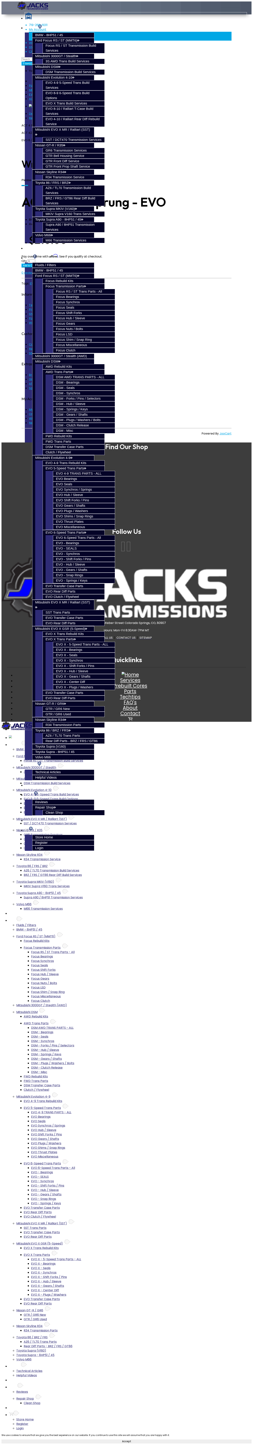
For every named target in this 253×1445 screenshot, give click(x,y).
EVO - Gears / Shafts (71, 570)
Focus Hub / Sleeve (70, 318)
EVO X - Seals (66, 655)
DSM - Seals (65, 388)
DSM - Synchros (68, 393)
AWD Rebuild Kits (59, 366)
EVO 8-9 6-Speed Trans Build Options (51, 799)
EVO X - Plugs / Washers (74, 687)
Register (41, 843)
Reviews (41, 802)
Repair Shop (44, 807)
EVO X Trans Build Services (66, 103)
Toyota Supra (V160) (50, 746)
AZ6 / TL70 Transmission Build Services (51, 870)
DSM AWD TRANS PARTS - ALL (80, 377)
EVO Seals (64, 484)
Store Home (44, 837)
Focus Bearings (67, 297)
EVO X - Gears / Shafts (73, 676)
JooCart (225, 433)
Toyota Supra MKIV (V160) (55, 209)
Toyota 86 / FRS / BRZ (52, 183)
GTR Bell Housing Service (65, 156)
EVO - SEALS (66, 548)
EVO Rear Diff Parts (60, 591)
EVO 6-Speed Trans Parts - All (78, 538)
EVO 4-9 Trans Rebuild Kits (66, 463)
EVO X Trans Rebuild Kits (65, 634)
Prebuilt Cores (35, 248)
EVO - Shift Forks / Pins (73, 559)
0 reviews (28, 273)
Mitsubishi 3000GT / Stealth (55, 56)
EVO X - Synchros (69, 660)
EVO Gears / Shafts (70, 505)
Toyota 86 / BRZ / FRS (52, 730)
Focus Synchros (68, 302)
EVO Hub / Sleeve (69, 495)
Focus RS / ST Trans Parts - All (79, 291)
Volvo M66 (43, 235)
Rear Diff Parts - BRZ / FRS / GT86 (72, 741)
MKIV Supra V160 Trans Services (70, 214)
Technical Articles (48, 772)
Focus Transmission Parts (65, 286)
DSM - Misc (64, 431)
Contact (130, 713)
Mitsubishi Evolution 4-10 (53, 77)
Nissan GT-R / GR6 (49, 704)
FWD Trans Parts (58, 441)
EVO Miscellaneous (70, 527)
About (130, 708)
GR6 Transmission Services (66, 150)
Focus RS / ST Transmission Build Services (53, 760)
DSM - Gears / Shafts (72, 414)
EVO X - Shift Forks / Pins (75, 666)
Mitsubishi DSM (46, 67)
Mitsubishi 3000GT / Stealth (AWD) (61, 356)
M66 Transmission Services (66, 240)
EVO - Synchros (68, 554)
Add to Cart (29, 265)
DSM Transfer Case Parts (65, 447)
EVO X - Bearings (69, 650)
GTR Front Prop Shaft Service (68, 166)
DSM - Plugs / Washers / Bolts (78, 420)
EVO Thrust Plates (70, 522)
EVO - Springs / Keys (71, 580)
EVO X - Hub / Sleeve (72, 671)
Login (39, 848)
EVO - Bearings (67, 543)
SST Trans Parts (58, 612)
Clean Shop (54, 812)
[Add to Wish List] (22, 185)
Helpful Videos (46, 777)
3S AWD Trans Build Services (67, 61)
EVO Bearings (66, 479)
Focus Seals (65, 307)
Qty (24, 261)
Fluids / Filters (45, 265)
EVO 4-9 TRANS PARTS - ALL (78, 473)
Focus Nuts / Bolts (69, 329)
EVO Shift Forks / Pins (72, 500)
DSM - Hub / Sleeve (70, 404)
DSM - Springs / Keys (72, 409)
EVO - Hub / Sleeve (70, 564)
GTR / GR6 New (58, 709)
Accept (126, 1441)
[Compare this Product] (26, 185)
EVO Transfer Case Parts (64, 586)
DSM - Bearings (67, 382)
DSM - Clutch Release (72, 425)
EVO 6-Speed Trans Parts (65, 532)
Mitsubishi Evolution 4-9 (52, 458)
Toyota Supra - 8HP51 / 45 (54, 752)
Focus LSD (64, 334)
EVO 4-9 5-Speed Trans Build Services (51, 794)
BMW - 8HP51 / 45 (49, 35)
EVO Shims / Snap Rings (74, 516)
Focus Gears (65, 323)
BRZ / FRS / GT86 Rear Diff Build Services (53, 875)
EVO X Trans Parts (60, 639)
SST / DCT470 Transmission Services (73, 140)
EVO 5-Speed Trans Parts (65, 468)
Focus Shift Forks (69, 313)
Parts (130, 691)
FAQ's (130, 702)
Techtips (31, 765)
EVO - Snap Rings (69, 575)
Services (130, 680)
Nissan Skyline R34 (49, 172)
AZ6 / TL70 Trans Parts (63, 735)
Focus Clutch (65, 350)
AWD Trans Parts (58, 372)
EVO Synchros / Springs (74, 489)
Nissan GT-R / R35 (49, 145)
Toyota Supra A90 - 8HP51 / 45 (58, 219)
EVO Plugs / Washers (72, 511)
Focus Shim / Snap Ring (74, 339)
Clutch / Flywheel (58, 452)
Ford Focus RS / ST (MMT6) (56, 40)
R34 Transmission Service (65, 177)
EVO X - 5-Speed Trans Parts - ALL (82, 644)
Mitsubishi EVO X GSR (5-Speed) (60, 629)
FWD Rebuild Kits (59, 436)
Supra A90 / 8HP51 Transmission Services (53, 897)
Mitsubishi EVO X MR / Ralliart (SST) (41, 819)
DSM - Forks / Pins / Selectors (78, 398)
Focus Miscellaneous (71, 345)
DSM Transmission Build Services (71, 72)
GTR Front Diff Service (62, 161)
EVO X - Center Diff (70, 682)
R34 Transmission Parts (63, 725)
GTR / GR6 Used (58, 714)
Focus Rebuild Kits (59, 281)
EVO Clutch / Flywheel (62, 597)
